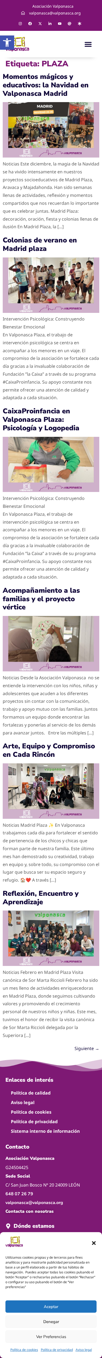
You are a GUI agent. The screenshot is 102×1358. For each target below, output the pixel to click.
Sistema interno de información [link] (45, 1131)
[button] (94, 1243)
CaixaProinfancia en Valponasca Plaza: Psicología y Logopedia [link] (41, 419)
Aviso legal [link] (84, 1349)
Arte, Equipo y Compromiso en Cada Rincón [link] (49, 750)
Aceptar (51, 1306)
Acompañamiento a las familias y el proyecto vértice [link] (41, 599)
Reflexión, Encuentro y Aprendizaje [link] (41, 898)
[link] (7, 42)
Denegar (51, 1321)
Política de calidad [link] (31, 1093)
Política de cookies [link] (24, 1349)
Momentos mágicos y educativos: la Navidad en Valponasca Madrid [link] (46, 85)
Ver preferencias (51, 1336)
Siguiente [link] (87, 1048)
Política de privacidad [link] (57, 1349)
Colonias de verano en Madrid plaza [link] (40, 244)
